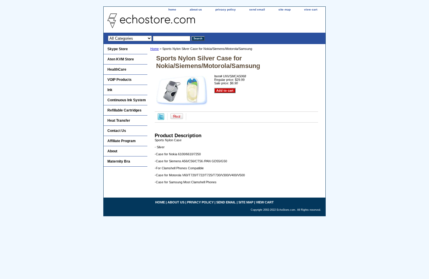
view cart (310, 9)
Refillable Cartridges (124, 110)
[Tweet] (161, 119)
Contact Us (116, 131)
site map (284, 9)
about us (196, 9)
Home (154, 48)
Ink (109, 90)
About (112, 151)
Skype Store (117, 49)
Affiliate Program (121, 141)
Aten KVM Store (120, 59)
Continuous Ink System (126, 100)
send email (257, 9)
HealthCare (116, 69)
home (172, 9)
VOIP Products (119, 80)
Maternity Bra (118, 161)
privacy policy (225, 9)
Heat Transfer (118, 120)
